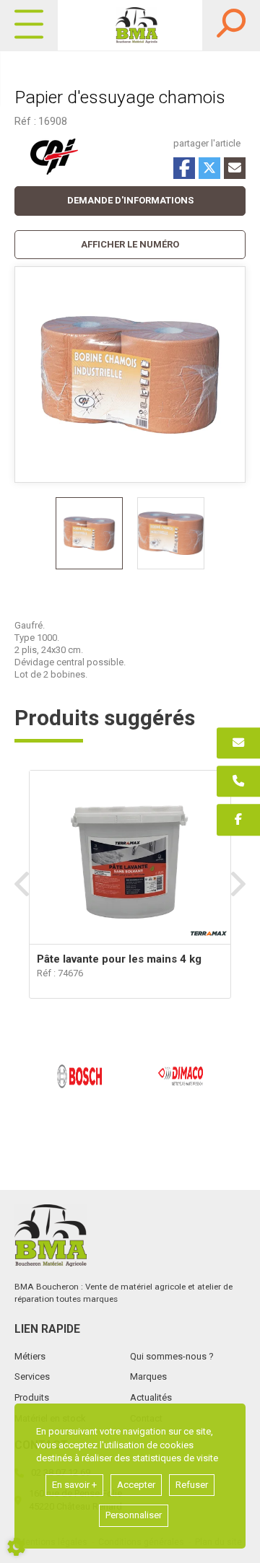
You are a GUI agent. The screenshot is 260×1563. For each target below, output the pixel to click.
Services (32, 1376)
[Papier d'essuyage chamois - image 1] (89, 533)
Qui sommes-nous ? (172, 1356)
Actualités (151, 1397)
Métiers (30, 1356)
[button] (130, 245)
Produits (31, 1397)
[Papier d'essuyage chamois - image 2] (170, 533)
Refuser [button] (192, 1484)
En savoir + (74, 1484)
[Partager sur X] (209, 168)
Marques (148, 1376)
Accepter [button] (136, 1484)
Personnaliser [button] (133, 1515)
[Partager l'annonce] (235, 168)
